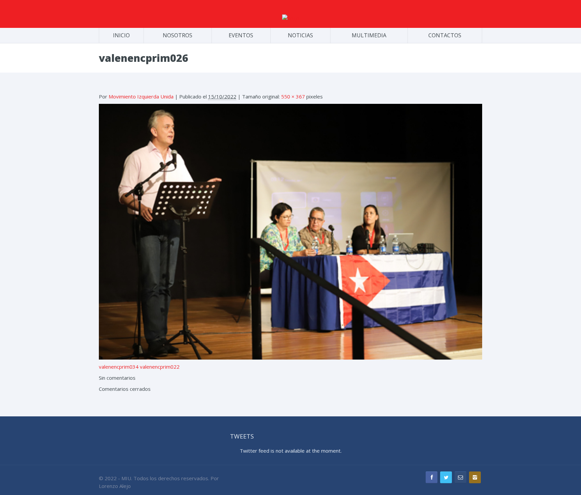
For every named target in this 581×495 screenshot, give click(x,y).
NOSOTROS (177, 35)
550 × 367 (293, 96)
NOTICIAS (300, 35)
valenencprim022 (160, 366)
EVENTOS (241, 35)
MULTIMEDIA (369, 35)
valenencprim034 (119, 366)
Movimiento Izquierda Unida (141, 96)
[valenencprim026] (290, 231)
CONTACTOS (444, 35)
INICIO (121, 35)
